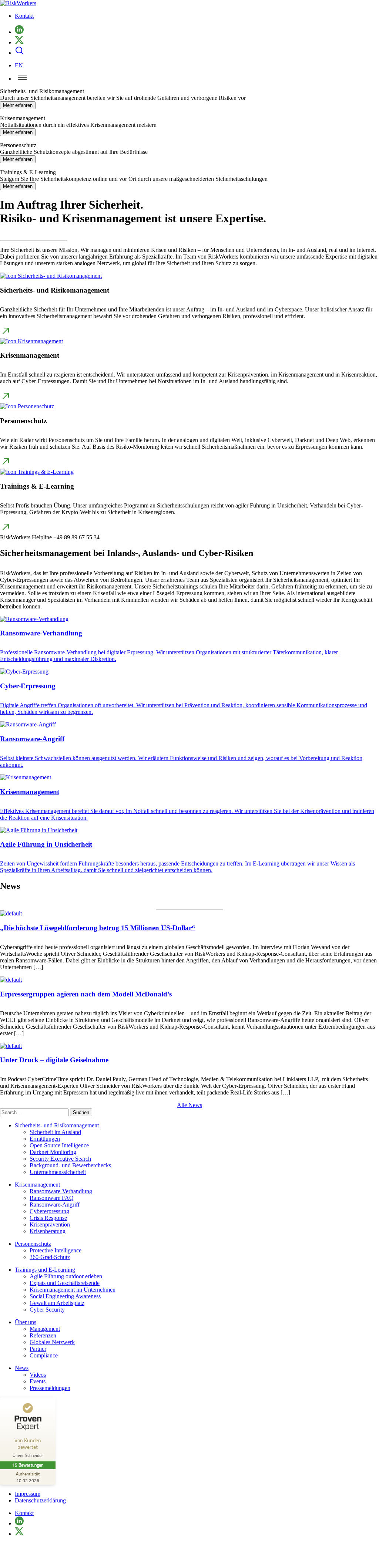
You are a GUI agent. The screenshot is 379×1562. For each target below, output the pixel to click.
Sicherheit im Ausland (55, 1132)
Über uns (25, 1322)
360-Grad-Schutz (50, 1257)
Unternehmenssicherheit (58, 1172)
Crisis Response (48, 1218)
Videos (38, 1375)
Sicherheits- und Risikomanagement (57, 1125)
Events (38, 1381)
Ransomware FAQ (52, 1198)
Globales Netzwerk (52, 1342)
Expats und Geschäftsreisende (65, 1283)
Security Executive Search (60, 1159)
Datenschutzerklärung (40, 1500)
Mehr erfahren (18, 105)
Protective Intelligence (55, 1250)
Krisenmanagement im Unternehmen (72, 1289)
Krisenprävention (50, 1224)
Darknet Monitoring (53, 1152)
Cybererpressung (49, 1211)
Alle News (189, 1105)
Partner (38, 1349)
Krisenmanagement (37, 1184)
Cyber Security (47, 1309)
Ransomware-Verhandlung (61, 1191)
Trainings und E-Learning (45, 1269)
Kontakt (24, 16)
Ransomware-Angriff (55, 1204)
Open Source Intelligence (59, 1145)
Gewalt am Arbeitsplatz (57, 1303)
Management (45, 1329)
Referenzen (43, 1335)
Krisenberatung (48, 1231)
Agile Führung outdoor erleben (66, 1276)
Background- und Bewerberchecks (70, 1165)
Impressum (27, 1494)
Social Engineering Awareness (65, 1296)
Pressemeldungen (50, 1388)
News (21, 1368)
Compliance (44, 1355)
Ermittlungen (45, 1139)
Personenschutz (33, 1244)
